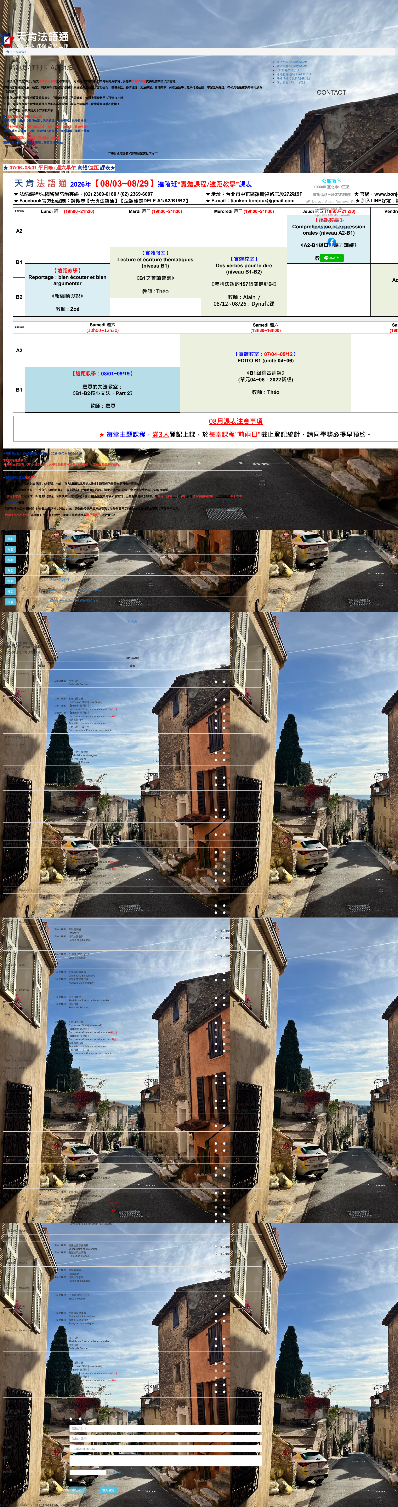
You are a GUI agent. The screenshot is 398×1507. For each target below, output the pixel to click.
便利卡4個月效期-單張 (64, 548)
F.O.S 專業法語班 (288, 70)
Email (8, 1447)
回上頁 (132, 621)
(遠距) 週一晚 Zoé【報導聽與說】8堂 (74, 600)
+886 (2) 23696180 (331, 221)
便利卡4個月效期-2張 (64, 558)
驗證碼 (8, 1472)
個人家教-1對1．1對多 (291, 82)
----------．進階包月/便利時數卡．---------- (77, 537)
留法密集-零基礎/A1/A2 (292, 62)
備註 (6, 1457)
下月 (232, 658)
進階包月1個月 (59, 569)
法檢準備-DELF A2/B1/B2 (293, 78)
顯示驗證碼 (114, 1472)
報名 (10, 538)
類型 (7, 1419)
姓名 (7, 1427)
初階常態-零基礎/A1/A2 (292, 66)
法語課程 (20, 52)
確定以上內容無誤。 (85, 1480)
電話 (7, 1437)
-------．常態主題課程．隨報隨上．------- (76, 590)
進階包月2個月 (59, 579)
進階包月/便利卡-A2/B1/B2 (294, 74)
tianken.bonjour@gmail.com (331, 227)
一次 (219, 682)
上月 (33, 658)
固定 (228, 682)
